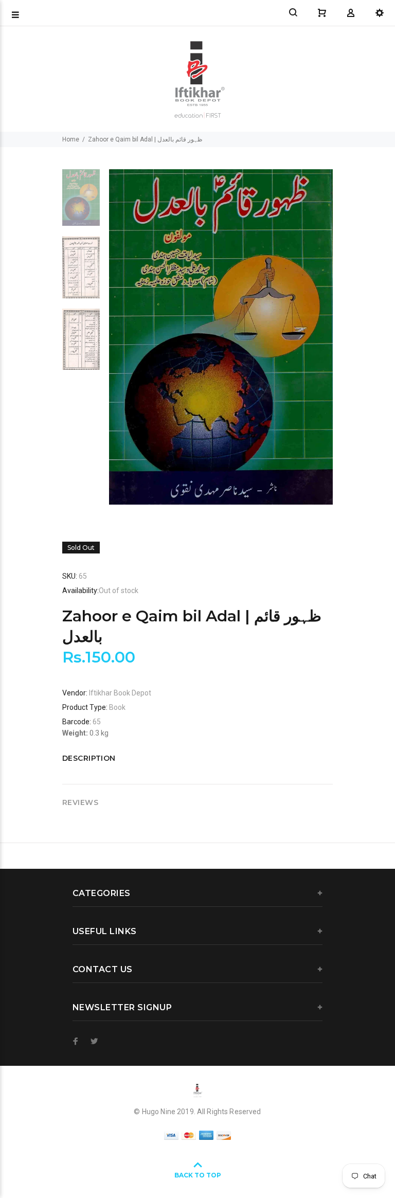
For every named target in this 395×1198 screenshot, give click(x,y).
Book (117, 707)
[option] (81, 202)
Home (70, 139)
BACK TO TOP (197, 1175)
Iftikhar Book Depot (120, 693)
